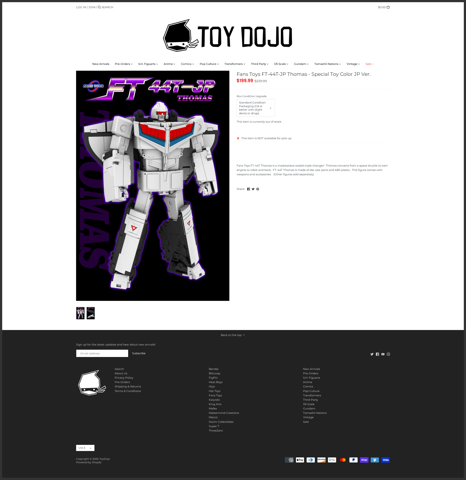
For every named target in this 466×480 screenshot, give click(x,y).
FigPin (213, 377)
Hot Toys (214, 391)
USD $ (81, 447)
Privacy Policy (124, 377)
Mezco (213, 417)
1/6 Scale (308, 404)
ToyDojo (104, 458)
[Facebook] (377, 354)
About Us (121, 373)
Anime (307, 382)
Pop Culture (311, 391)
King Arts (215, 404)
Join (91, 7)
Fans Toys (215, 395)
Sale (306, 422)
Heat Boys (215, 382)
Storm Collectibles (221, 422)
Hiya (212, 386)
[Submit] (99, 7)
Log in (81, 7)
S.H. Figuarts (311, 377)
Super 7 (214, 426)
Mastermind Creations (224, 413)
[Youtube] (382, 354)
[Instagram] (388, 354)
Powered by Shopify (89, 462)
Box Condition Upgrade (251, 96)
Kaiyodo (214, 399)
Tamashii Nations (315, 413)
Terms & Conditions (128, 391)
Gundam (309, 408)
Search (119, 369)
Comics (308, 386)
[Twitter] (372, 354)
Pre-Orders (122, 382)
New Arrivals (311, 369)
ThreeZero (216, 430)
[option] (80, 313)
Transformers (312, 395)
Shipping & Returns (128, 386)
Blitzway (214, 373)
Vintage (308, 417)
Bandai (213, 369)
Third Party (310, 399)
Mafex (213, 408)
